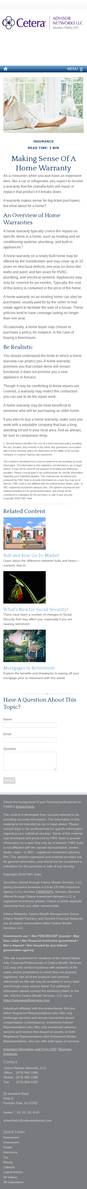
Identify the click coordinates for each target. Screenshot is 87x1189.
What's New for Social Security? (35, 609)
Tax (5, 1157)
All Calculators (13, 1182)
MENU (72, 69)
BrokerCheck (25, 806)
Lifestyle (9, 1167)
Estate (7, 1147)
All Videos (10, 1177)
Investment (11, 1142)
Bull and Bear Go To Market (31, 555)
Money (8, 1162)
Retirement (11, 1137)
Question (9, 749)
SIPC (50, 891)
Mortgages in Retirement (29, 668)
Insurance (10, 1152)
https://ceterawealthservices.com (26, 1000)
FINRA (41, 891)
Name (7, 719)
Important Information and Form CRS (29, 1049)
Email (7, 734)
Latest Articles (13, 1172)
